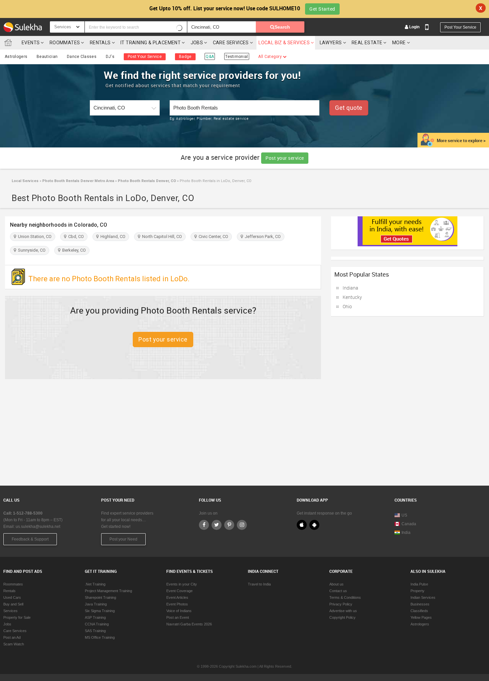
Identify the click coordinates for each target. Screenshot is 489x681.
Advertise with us (343, 611)
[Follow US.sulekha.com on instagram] (242, 525)
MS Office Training (100, 637)
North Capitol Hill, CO (161, 236)
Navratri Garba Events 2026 (189, 624)
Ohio (347, 306)
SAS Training (95, 631)
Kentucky (352, 297)
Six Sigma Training (100, 611)
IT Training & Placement (150, 42)
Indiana (350, 288)
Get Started (322, 9)
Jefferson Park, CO (262, 236)
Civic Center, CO (212, 236)
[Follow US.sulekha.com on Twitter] (217, 525)
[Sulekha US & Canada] (22, 27)
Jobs (197, 42)
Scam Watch (13, 644)
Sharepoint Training (100, 597)
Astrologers (16, 56)
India (406, 532)
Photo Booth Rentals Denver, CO (146, 181)
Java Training (96, 604)
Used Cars (12, 597)
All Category (270, 56)
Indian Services (422, 597)
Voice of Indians (179, 611)
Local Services (25, 181)
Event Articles (177, 597)
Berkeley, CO (73, 250)
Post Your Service (460, 27)
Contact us (338, 591)
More (399, 42)
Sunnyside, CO (31, 250)
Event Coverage (179, 591)
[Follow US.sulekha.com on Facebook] (204, 525)
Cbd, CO (75, 236)
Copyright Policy (342, 617)
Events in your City (181, 584)
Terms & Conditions (345, 597)
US (404, 515)
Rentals (100, 42)
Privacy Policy (340, 604)
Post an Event (177, 617)
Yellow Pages (421, 617)
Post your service (284, 158)
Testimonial (236, 56)
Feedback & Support (30, 539)
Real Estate (367, 42)
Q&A (210, 56)
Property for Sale (17, 617)
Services (10, 611)
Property (417, 591)
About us (336, 584)
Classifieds (419, 611)
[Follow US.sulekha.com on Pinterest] (229, 525)
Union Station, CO (34, 236)
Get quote (349, 107)
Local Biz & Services (284, 42)
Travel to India (259, 584)
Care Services (231, 42)
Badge (185, 56)
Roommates (65, 42)
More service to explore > (461, 140)
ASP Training (95, 617)
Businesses (419, 604)
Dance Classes (81, 56)
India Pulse (419, 584)
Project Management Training (108, 591)
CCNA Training (97, 624)
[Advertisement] (244, 432)
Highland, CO (111, 236)
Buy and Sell (13, 604)
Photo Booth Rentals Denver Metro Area (77, 181)
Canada (409, 524)
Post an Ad (12, 637)
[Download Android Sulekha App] (314, 525)
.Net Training (95, 584)
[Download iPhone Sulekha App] (302, 525)
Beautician (47, 56)
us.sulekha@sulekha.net (38, 526)
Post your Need (123, 539)
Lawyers (331, 42)
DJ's (110, 56)
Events (31, 42)
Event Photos (177, 604)
